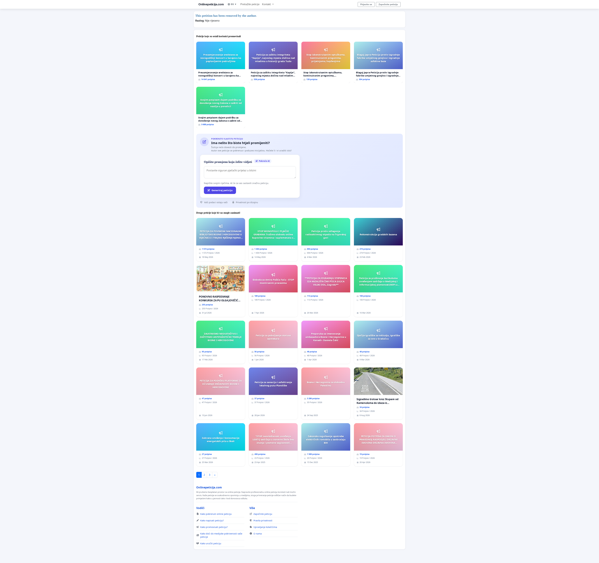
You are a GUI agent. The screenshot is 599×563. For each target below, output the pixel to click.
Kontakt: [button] (267, 4)
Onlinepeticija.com (211, 4)
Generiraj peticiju (222, 190)
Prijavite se (366, 4)
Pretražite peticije (250, 4)
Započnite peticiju (388, 4)
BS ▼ (234, 4)
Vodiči (200, 508)
